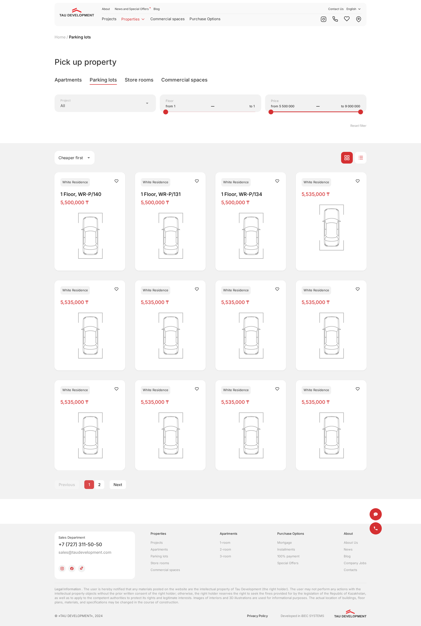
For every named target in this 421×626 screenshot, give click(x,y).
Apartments (159, 549)
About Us (351, 542)
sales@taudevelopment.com (84, 552)
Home (60, 37)
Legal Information (68, 589)
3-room (225, 556)
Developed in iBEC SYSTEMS (302, 616)
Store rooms (160, 563)
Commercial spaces (167, 19)
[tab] (68, 80)
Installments (286, 549)
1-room (225, 542)
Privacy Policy (257, 616)
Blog (156, 9)
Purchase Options (205, 19)
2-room (225, 549)
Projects (109, 19)
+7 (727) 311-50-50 (80, 544)
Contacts (350, 570)
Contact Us (336, 9)
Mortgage (284, 542)
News (348, 549)
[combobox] (105, 103)
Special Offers (287, 563)
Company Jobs (355, 563)
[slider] (165, 112)
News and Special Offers (132, 9)
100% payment (288, 556)
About (106, 9)
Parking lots (159, 556)
